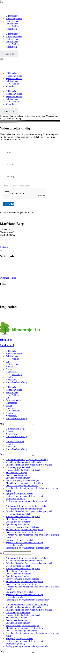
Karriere (4, 295)
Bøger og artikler (8, 313)
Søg (2, 423)
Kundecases (11, 366)
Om (7, 361)
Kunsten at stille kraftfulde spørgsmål (23, 470)
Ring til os (6, 339)
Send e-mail (7, 345)
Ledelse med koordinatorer (18, 475)
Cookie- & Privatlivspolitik (12, 298)
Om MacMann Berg (15, 428)
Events (3, 272)
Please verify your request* (16, 186)
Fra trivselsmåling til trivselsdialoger (22, 480)
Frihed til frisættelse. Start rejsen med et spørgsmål (29, 464)
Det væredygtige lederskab (18, 467)
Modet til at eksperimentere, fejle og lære (24, 483)
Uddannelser (11, 16)
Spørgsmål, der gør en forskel (19, 493)
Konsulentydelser (14, 18)
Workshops (17, 374)
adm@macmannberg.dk (11, 242)
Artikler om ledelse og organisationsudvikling (27, 459)
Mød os (3, 290)
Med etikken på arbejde (16, 472)
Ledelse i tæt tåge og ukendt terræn (22, 485)
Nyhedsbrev (5, 315)
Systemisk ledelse (14, 21)
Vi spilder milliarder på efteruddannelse (24, 462)
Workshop (4, 270)
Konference (5, 267)
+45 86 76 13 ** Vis (9, 240)
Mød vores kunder (8, 292)
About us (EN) (7, 300)
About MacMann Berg (16, 382)
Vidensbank (11, 29)
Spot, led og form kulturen (18, 478)
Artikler (15, 26)
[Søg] (33, 424)
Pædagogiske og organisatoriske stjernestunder (27, 501)
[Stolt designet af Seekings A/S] (1, 250)
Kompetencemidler (8, 318)
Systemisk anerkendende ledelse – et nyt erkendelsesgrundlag (24, 497)
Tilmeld (8, 204)
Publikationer (12, 23)
